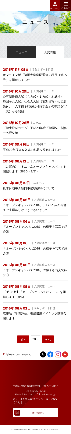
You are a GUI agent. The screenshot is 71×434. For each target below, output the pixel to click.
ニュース (21, 52)
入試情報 (50, 52)
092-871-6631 (38, 390)
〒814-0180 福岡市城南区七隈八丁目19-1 (35, 386)
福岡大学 (18, 6)
